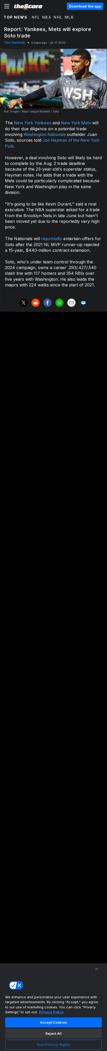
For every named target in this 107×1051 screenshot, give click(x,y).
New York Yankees (32, 122)
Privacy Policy (51, 1012)
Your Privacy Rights (53, 1044)
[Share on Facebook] (47, 303)
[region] (53, 1007)
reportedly (51, 238)
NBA (47, 17)
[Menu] (7, 6)
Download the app (85, 6)
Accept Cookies (53, 1022)
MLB (69, 17)
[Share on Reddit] (35, 303)
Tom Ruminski (14, 42)
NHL (58, 17)
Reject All (53, 1033)
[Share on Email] (71, 303)
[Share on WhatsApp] (59, 303)
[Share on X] (23, 303)
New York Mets (76, 122)
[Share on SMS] (83, 303)
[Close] (96, 969)
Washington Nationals (45, 134)
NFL (36, 17)
